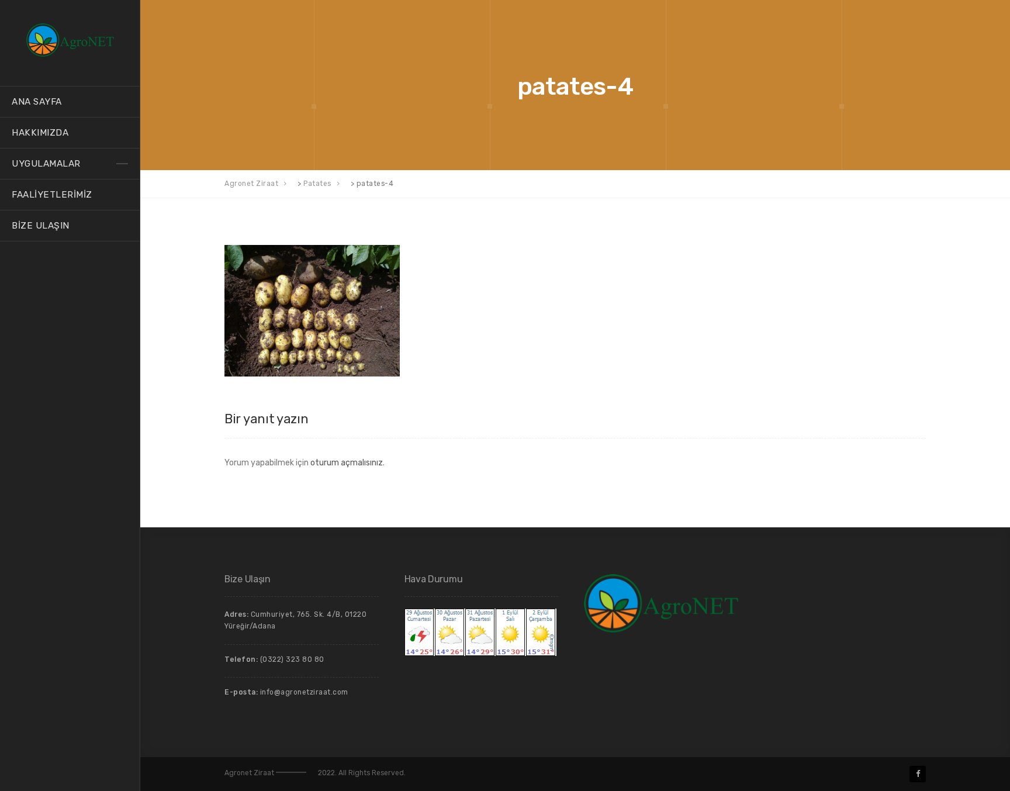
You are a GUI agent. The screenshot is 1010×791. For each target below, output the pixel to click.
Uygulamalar (46, 163)
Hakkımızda (40, 132)
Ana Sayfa (37, 101)
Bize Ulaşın (41, 225)
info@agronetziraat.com (304, 692)
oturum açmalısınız (346, 463)
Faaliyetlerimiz (52, 194)
